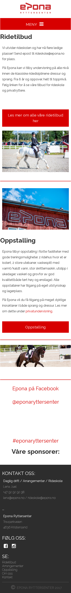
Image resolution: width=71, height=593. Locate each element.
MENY (32, 24)
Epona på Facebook (35, 388)
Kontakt (7, 577)
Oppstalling (9, 570)
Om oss (7, 573)
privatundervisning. (39, 311)
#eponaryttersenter (36, 441)
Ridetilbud (9, 562)
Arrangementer (12, 566)
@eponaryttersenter (35, 402)
